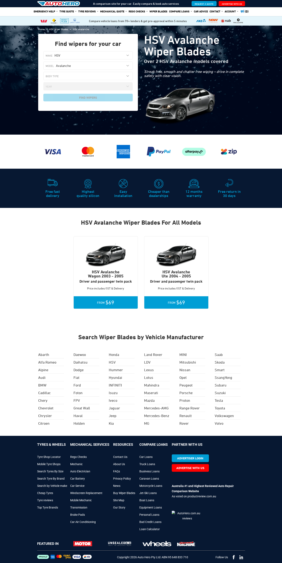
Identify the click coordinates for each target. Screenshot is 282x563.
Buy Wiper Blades (124, 493)
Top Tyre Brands (47, 507)
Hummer (116, 370)
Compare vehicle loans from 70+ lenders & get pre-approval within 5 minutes (138, 21)
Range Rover (189, 408)
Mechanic (76, 464)
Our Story (119, 507)
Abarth (43, 354)
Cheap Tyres (45, 493)
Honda (114, 354)
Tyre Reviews (87, 11)
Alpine (43, 370)
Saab (219, 354)
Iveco (113, 400)
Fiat (76, 377)
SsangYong (223, 377)
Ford (77, 385)
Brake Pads (77, 514)
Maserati (151, 393)
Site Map (118, 500)
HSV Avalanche (81, 29)
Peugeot (186, 385)
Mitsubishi (187, 362)
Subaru (220, 385)
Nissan (184, 370)
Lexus (149, 370)
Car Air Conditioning (83, 522)
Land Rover (153, 354)
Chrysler (45, 416)
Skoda (220, 362)
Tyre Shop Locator (49, 457)
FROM (105, 302)
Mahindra (151, 385)
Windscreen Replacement (86, 493)
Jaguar (114, 408)
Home (41, 29)
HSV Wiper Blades (59, 29)
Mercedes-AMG (156, 408)
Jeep (112, 416)
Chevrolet (45, 408)
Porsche (186, 393)
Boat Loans (146, 500)
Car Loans (146, 457)
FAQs (116, 471)
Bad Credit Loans (150, 522)
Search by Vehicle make (52, 485)
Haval (78, 416)
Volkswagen (224, 416)
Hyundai (115, 377)
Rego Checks (78, 457)
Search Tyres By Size (50, 471)
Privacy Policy (122, 478)
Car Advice (201, 11)
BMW (42, 385)
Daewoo (79, 354)
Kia (111, 423)
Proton (184, 400)
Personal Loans (149, 514)
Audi (41, 377)
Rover (184, 423)
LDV (147, 362)
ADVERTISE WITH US (232, 3)
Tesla (219, 400)
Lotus (148, 377)
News (116, 485)
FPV (76, 400)
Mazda (149, 400)
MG (146, 423)
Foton (78, 393)
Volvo (219, 423)
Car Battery (77, 478)
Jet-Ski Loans (148, 493)
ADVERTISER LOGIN (190, 458)
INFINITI (115, 385)
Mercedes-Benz (156, 416)
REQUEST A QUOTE (204, 3)
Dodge (78, 370)
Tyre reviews (45, 500)
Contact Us (120, 457)
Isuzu (113, 393)
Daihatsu (80, 362)
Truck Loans (147, 464)
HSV (112, 362)
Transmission (78, 507)
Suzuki (220, 393)
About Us (119, 464)
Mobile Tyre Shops (48, 464)
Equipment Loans (150, 507)
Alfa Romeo (47, 362)
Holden (79, 423)
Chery (42, 400)
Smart (220, 370)
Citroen (44, 423)
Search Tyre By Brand (51, 478)
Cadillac (44, 393)
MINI (183, 354)
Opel (183, 377)
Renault (185, 416)
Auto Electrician (80, 471)
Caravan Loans (149, 478)
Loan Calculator (149, 529)
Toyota (220, 408)
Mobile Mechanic (81, 500)
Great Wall (81, 408)
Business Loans (149, 471)
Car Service (77, 485)
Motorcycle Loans (150, 485)
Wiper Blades (158, 11)
